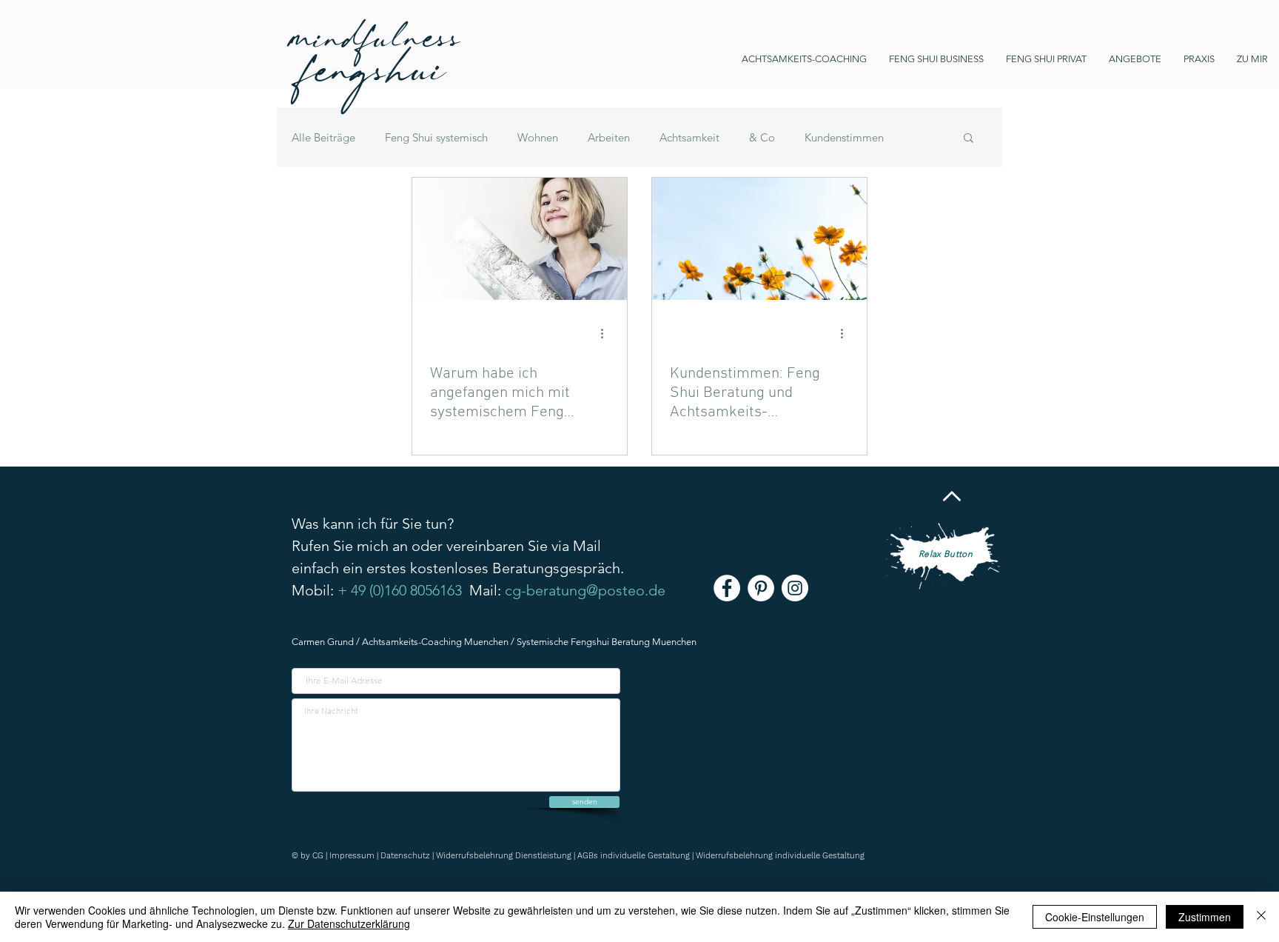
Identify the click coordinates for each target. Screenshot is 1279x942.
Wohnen (537, 137)
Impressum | (354, 856)
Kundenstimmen (844, 137)
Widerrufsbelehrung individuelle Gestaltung (780, 856)
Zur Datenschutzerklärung (349, 923)
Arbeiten (609, 137)
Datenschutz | (408, 856)
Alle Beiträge (323, 137)
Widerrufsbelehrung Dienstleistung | (506, 856)
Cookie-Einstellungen (1094, 916)
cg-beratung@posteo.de (585, 590)
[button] (968, 139)
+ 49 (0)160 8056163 (400, 590)
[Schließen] (1261, 916)
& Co (762, 137)
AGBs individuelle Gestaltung (633, 856)
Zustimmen (1204, 916)
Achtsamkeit (689, 137)
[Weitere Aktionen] (607, 333)
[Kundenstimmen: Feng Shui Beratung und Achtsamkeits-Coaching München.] (759, 239)
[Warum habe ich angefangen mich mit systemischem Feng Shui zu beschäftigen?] (519, 239)
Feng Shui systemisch (436, 137)
